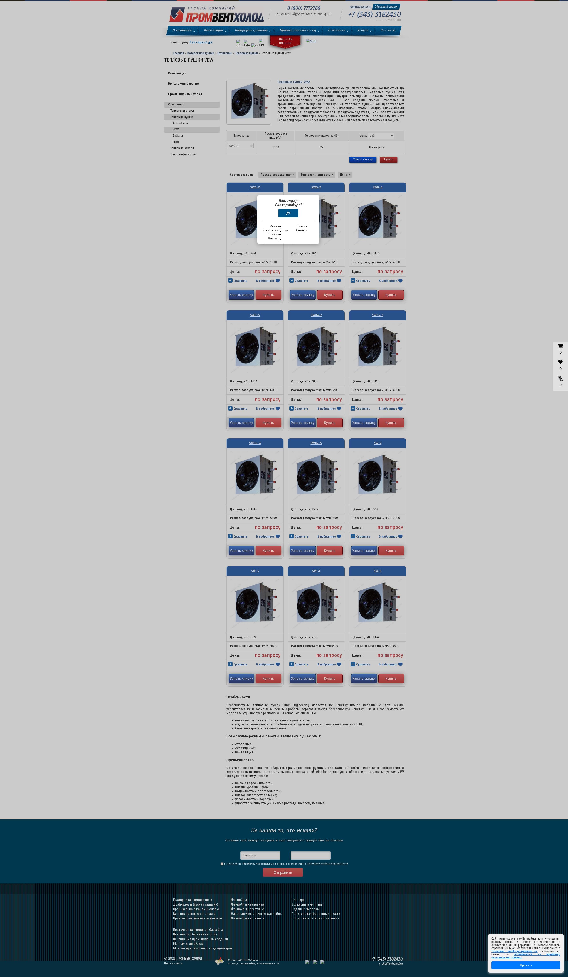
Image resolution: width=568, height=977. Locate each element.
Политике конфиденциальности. (514, 951)
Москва (275, 226)
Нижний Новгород (275, 236)
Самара (301, 230)
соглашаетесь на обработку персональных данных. (525, 955)
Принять (526, 965)
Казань (302, 226)
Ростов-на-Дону (275, 230)
